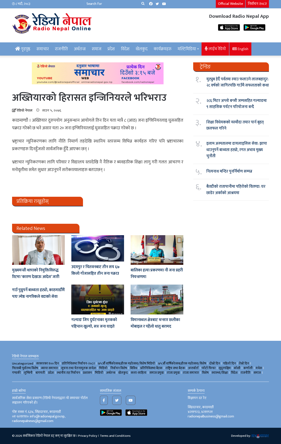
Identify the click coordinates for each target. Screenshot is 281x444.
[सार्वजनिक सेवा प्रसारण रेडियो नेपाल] (52, 23)
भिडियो (99, 372)
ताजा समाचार (191, 372)
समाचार (42, 49)
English (242, 49)
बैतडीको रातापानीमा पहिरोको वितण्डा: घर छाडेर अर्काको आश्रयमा (235, 189)
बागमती (40, 372)
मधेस (259, 368)
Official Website (230, 4)
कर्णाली (248, 368)
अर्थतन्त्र (80, 49)
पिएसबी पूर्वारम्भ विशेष (25, 368)
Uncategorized (22, 363)
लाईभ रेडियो (217, 48)
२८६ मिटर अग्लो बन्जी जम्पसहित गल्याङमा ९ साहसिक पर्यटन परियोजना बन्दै (236, 103)
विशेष (205, 372)
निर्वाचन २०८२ (257, 4)
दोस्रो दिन (214, 363)
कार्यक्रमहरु (162, 49)
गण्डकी (16, 372)
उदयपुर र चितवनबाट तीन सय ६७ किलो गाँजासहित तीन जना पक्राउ (95, 270)
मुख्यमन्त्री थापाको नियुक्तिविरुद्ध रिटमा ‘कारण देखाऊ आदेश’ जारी (35, 273)
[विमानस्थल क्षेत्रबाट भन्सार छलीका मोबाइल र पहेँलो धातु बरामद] (157, 299)
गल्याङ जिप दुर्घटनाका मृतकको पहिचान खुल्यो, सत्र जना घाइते (94, 323)
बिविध (133, 368)
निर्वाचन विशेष (118, 368)
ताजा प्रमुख (173, 372)
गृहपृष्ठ (25, 49)
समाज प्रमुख (157, 372)
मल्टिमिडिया (187, 49)
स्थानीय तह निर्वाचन (68, 372)
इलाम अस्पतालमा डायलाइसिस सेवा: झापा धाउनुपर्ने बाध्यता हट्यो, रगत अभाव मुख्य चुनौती (236, 149)
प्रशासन (87, 372)
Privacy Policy (87, 436)
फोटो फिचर (209, 368)
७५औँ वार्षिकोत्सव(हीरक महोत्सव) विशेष (182, 363)
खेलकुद (142, 49)
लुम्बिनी (28, 372)
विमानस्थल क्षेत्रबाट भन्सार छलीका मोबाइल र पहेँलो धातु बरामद (155, 323)
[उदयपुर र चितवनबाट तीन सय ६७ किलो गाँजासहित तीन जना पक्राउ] (97, 248)
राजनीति (61, 49)
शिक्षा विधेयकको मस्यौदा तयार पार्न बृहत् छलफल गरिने (235, 125)
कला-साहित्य (138, 372)
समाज (96, 49)
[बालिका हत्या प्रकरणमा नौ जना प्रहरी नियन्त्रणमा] (157, 250)
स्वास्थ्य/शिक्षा (220, 372)
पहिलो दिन (229, 363)
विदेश (125, 49)
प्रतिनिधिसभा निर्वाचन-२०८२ (78, 363)
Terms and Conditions (115, 436)
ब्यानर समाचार (49, 368)
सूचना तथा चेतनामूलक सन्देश (78, 368)
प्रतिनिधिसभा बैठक (151, 368)
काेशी (237, 368)
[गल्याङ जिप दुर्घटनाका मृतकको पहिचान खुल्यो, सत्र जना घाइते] (97, 299)
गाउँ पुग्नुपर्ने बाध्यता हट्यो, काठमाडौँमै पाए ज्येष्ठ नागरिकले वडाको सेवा (38, 293)
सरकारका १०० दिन (47, 363)
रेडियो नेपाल (24, 111)
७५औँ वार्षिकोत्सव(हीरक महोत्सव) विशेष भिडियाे (126, 363)
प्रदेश (111, 49)
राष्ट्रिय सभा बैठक (175, 368)
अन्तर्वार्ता (193, 368)
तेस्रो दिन (244, 363)
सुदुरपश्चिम (225, 368)
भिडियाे (103, 368)
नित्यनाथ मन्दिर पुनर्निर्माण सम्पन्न (229, 171)
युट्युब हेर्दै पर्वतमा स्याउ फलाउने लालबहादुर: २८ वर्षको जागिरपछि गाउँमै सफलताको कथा (237, 82)
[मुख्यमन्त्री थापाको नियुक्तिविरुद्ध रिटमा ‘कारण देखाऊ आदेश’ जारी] (38, 250)
